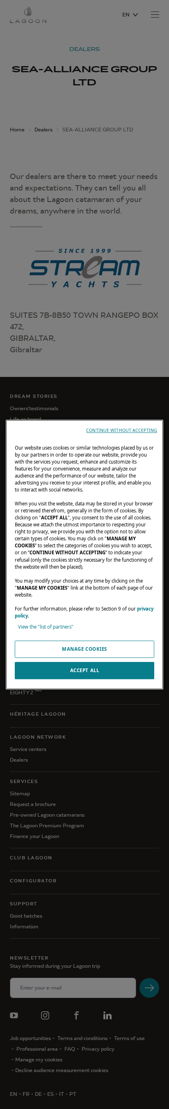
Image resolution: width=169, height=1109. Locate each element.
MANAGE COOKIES (84, 649)
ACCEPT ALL (84, 670)
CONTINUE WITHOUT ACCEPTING (121, 430)
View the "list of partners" (45, 627)
